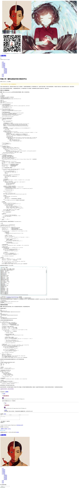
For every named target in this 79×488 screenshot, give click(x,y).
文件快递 (5, 69)
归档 (3, 74)
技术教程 (3, 65)
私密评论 (8, 421)
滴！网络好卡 (3, 421)
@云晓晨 (5, 410)
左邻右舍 (3, 66)
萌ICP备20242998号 (20, 425)
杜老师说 (5, 428)
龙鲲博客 (3, 55)
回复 (4, 407)
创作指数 (5, 478)
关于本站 (3, 67)
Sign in (9, 59)
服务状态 (5, 479)
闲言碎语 (3, 63)
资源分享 (3, 64)
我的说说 (5, 70)
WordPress (9, 428)
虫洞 (3, 76)
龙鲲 (7, 405)
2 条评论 (6, 391)
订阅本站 (17, 432)
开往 (3, 75)
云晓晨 (7, 395)
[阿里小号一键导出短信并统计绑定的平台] (23, 295)
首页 (3, 468)
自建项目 (5, 68)
